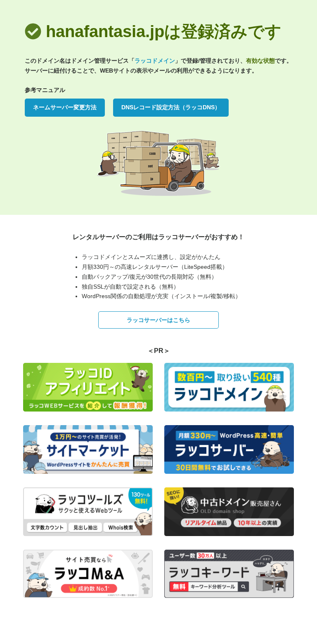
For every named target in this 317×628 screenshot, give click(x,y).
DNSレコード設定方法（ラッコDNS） (170, 107)
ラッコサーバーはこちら (158, 320)
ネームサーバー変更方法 (65, 107)
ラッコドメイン (155, 60)
